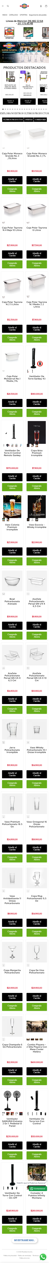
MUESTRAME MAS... (24, 1240)
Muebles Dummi (27, 1252)
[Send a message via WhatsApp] (43, 1257)
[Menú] (2, 6)
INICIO (4, 15)
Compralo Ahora (12, 190)
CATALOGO (13, 15)
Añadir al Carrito (10, 101)
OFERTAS (23, 15)
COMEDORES (40, 119)
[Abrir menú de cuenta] (41, 6)
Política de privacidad (10, 1256)
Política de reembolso (24, 1256)
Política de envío (25, 1258)
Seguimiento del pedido (38, 15)
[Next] (44, 35)
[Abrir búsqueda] (7, 6)
